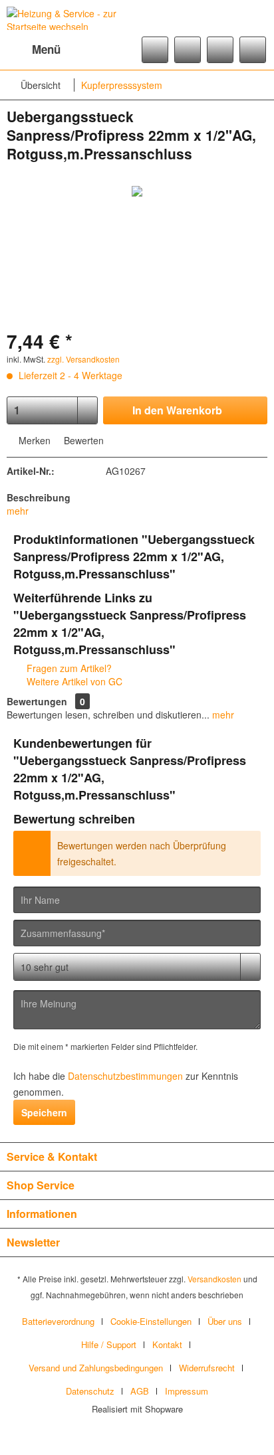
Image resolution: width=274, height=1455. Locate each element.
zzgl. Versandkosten (83, 359)
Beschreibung (38, 497)
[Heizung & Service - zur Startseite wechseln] (72, 18)
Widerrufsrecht (207, 1367)
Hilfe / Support (108, 1344)
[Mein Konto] (220, 50)
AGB (139, 1391)
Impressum (186, 1391)
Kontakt (167, 1344)
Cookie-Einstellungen (151, 1321)
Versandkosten (214, 1278)
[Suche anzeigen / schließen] (155, 50)
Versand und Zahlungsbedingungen (96, 1367)
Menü (46, 49)
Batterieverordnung (58, 1321)
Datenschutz (90, 1391)
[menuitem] (33, 50)
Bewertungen (37, 701)
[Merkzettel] (187, 50)
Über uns (224, 1321)
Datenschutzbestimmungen (125, 1075)
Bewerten (82, 440)
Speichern (44, 1112)
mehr (18, 510)
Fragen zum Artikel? (68, 668)
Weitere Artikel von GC (73, 681)
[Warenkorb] (252, 50)
